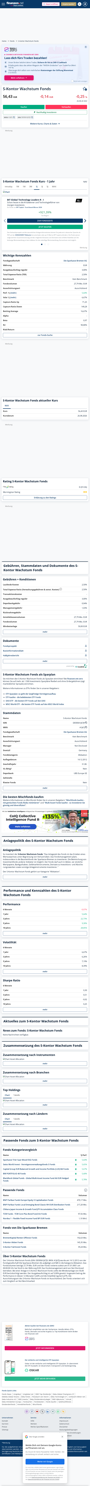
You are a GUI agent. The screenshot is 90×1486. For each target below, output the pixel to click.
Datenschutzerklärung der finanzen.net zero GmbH (43, 1479)
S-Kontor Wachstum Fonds (28, 41)
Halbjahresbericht (11, 655)
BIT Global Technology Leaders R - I (25, 199)
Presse (4, 1427)
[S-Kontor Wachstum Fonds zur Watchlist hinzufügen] (85, 89)
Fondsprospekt (10, 646)
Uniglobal (17, 1394)
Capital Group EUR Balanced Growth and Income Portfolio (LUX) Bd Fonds (36, 1169)
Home (4, 41)
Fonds (12, 41)
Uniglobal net (28, 1394)
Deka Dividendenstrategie (40, 1399)
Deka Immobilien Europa (11, 1402)
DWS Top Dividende (43, 1394)
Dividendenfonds (8, 1404)
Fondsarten (27, 1402)
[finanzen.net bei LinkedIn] (47, 1411)
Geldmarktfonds (64, 1402)
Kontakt (5, 1421)
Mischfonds (37, 1404)
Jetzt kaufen (45, 227)
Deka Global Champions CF (63, 1394)
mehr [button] (45, 661)
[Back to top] (83, 1483)
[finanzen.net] (15, 3)
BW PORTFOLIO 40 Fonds (14, 1173)
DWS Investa (23, 1399)
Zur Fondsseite (45, 220)
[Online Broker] (16, 5)
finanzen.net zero (75, 678)
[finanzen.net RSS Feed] (63, 1411)
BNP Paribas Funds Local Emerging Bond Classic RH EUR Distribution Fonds (36, 1204)
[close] (62, 1436)
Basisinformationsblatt (13, 650)
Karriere (5, 1424)
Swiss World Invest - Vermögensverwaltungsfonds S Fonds (29, 1164)
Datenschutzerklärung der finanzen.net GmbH (46, 1477)
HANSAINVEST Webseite (23, 235)
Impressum (63, 1421)
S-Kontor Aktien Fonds (13, 1242)
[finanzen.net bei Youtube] (37, 1411)
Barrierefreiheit (65, 1436)
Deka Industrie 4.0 (9, 1399)
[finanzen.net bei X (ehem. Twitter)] (42, 1411)
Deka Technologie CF (59, 1397)
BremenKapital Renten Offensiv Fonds (20, 1237)
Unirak (68, 1399)
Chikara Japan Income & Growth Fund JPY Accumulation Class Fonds (33, 1209)
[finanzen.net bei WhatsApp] (58, 1411)
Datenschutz (64, 1424)
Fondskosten (39, 1402)
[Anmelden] (85, 4)
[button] (51, 4)
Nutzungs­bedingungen (68, 1430)
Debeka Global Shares (10, 1397)
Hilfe (32, 1421)
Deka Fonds (25, 1397)
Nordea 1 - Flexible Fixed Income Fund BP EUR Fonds (26, 1218)
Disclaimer (63, 1427)
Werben (34, 1424)
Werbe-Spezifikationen (39, 1427)
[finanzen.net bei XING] (53, 1411)
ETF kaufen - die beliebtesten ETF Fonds (23, 697)
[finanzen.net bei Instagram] (27, 1411)
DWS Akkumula (58, 1399)
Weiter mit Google (45, 1462)
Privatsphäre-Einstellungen (70, 1433)
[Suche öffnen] (79, 4)
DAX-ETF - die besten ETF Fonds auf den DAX (25, 701)
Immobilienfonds (24, 1404)
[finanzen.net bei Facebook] (32, 1411)
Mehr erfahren (17, 78)
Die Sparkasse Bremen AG (75, 260)
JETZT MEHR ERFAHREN (45, 1378)
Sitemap (5, 1430)
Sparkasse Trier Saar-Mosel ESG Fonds (20, 1160)
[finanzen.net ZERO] (45, 49)
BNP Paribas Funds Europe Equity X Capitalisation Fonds (28, 1200)
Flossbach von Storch (40, 1397)
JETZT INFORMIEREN (45, 1348)
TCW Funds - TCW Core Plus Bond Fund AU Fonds (25, 1214)
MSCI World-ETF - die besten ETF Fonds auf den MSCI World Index (35, 704)
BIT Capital (20, 207)
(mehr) (13, 293)
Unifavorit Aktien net (77, 1397)
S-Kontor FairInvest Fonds (14, 1247)
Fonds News (6, 1394)
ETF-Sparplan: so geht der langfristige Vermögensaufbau (31, 694)
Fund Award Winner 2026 (33, 207)
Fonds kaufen (51, 1402)
